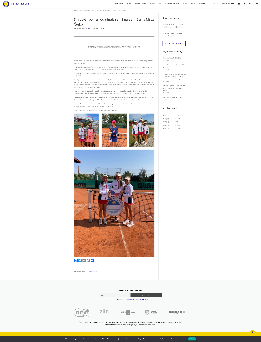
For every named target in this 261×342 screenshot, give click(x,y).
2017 (176, 128)
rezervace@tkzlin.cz (175, 27)
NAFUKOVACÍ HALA (172, 4)
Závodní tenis (91, 272)
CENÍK (193, 4)
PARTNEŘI (203, 4)
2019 (176, 125)
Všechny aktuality (84, 10)
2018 (164, 128)
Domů (76, 10)
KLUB (129, 4)
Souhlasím (192, 339)
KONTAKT (214, 4)
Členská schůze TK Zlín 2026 (172, 58)
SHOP (185, 4)
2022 (164, 122)
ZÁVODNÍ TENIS (140, 4)
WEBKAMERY (226, 4)
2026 (164, 115)
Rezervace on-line (174, 44)
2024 (164, 119)
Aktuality (118, 4)
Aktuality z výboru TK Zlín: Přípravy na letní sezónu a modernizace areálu (174, 88)
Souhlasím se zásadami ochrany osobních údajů (132, 299)
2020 (164, 125)
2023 (176, 119)
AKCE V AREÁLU (155, 4)
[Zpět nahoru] (252, 332)
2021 (176, 122)
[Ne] (258, 339)
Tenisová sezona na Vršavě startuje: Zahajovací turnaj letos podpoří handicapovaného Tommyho (174, 76)
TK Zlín (101, 29)
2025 (176, 115)
